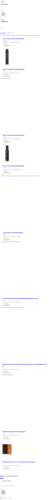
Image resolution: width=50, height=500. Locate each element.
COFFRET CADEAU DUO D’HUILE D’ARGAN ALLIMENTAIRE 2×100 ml (20, 298)
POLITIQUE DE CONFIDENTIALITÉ (6, 480)
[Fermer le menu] (1, 488)
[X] (1, 478)
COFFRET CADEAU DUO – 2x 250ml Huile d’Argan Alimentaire (19, 462)
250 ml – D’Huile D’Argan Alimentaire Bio (13, 135)
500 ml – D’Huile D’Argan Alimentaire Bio (13, 69)
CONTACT (3, 12)
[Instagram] (2, 478)
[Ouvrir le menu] (1, 28)
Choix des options (6, 45)
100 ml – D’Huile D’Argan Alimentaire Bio (13, 165)
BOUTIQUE (3, 13)
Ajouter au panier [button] (6, 239)
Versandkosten (6, 74)
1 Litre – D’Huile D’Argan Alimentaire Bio (13, 38)
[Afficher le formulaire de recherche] (1, 10)
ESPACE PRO (4, 14)
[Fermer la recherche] (1, 496)
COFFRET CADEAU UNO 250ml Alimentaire (14, 431)
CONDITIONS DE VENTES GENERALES (7, 481)
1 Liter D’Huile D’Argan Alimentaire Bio (13, 232)
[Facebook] (0, 478)
